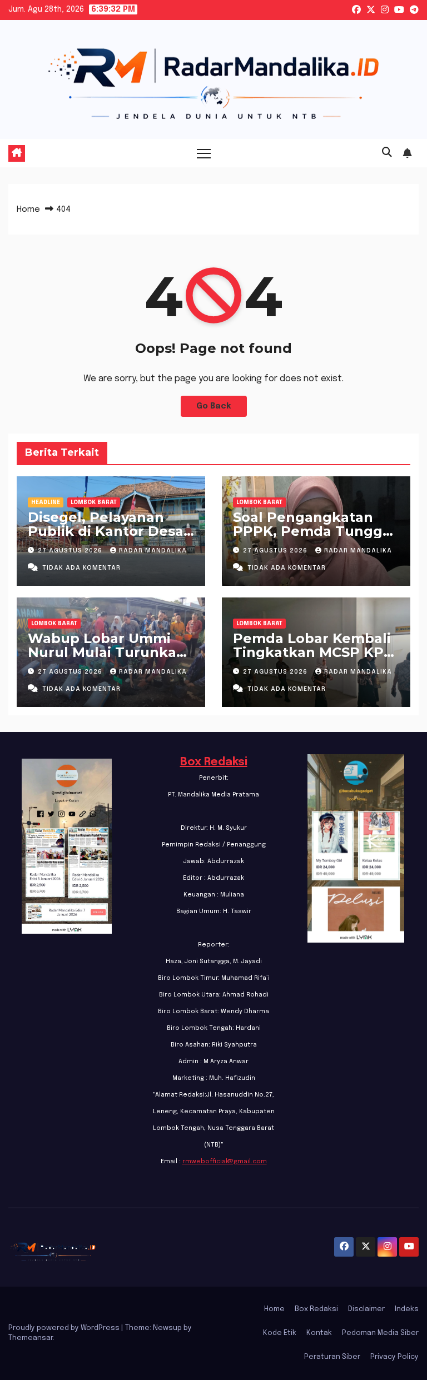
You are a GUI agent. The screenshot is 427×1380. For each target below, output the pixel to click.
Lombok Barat (94, 502)
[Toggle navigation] (203, 153)
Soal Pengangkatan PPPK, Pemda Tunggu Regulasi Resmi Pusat (312, 531)
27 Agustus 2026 (71, 550)
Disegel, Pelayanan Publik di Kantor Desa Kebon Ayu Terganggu (108, 531)
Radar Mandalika (153, 550)
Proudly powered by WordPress (64, 1328)
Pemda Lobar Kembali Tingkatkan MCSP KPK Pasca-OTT (313, 652)
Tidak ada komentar (81, 568)
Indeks (407, 1309)
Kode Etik (279, 1333)
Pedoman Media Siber (380, 1333)
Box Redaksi (213, 762)
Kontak (319, 1333)
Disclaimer (366, 1309)
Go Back (213, 406)
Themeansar (30, 1338)
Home (28, 209)
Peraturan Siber (332, 1357)
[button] (387, 153)
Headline (45, 502)
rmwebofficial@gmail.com (224, 1161)
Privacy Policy (394, 1357)
